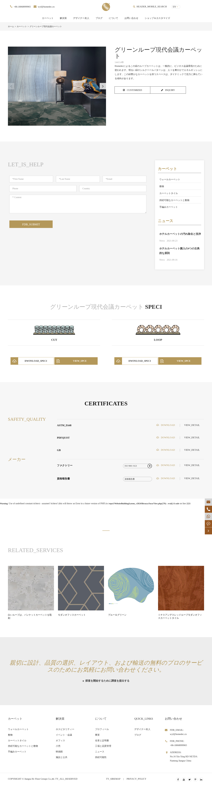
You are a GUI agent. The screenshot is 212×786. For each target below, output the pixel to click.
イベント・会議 (64, 735)
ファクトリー (65, 465)
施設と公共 (61, 757)
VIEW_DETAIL (192, 425)
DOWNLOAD (167, 425)
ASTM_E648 (64, 425)
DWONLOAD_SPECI (36, 361)
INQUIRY (170, 90)
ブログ (99, 18)
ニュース (165, 221)
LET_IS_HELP (25, 164)
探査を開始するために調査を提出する (107, 680)
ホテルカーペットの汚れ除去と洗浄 (180, 233)
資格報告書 (63, 478)
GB (59, 450)
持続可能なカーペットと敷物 (174, 200)
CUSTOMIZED (134, 90)
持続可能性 (101, 757)
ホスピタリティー (65, 729)
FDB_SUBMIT (31, 224)
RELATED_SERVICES (35, 550)
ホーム (11, 26)
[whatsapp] (208, 516)
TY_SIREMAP (113, 779)
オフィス (60, 740)
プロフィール (102, 729)
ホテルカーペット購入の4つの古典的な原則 (179, 250)
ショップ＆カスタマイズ (157, 18)
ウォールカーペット (169, 179)
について (113, 18)
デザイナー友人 (81, 18)
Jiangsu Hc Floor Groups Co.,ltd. (39, 779)
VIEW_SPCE (80, 361)
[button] (103, 86)
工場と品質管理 (103, 746)
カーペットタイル (168, 193)
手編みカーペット (168, 207)
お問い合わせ (131, 18)
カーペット (48, 18)
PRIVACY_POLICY (136, 779)
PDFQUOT (63, 437)
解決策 (63, 18)
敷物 (161, 186)
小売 (58, 746)
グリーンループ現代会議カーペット (46, 26)
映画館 (59, 751)
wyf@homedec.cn (46, 6)
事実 (97, 735)
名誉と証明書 (102, 740)
